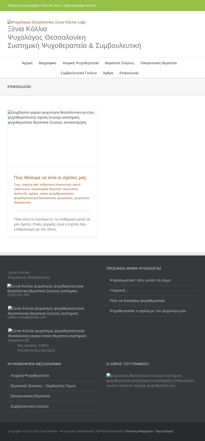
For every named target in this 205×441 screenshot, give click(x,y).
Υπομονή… (119, 290)
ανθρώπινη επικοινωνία (55, 184)
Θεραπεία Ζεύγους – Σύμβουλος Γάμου (43, 386)
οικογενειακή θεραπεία (46, 189)
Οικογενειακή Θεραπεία (30, 396)
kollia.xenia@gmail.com (80, 5)
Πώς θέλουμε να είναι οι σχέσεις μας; (50, 177)
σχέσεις (33, 193)
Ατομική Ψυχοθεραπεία (29, 375)
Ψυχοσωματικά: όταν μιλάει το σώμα (140, 280)
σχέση (44, 193)
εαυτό (76, 184)
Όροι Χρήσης (165, 431)
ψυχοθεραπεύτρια (61, 193)
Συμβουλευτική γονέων (29, 406)
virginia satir (30, 184)
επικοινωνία (22, 189)
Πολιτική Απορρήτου (139, 431)
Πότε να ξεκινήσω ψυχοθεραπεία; (138, 300)
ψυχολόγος (65, 198)
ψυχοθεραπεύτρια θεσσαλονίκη (35, 198)
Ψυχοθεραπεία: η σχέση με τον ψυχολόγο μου (148, 311)
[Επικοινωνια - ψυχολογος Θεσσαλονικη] (53, 286)
